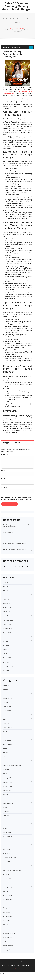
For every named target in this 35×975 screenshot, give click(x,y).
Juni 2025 (6, 641)
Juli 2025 (5, 637)
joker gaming (7, 740)
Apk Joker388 (7, 694)
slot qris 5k (6, 912)
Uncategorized (19, 28)
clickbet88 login (7, 727)
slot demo (6, 874)
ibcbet (5, 731)
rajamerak (6, 815)
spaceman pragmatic (9, 933)
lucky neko (6, 769)
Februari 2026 (7, 607)
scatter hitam (7, 832)
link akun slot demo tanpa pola (12, 765)
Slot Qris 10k (7, 908)
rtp (4, 824)
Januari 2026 (6, 612)
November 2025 (8, 620)
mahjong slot (7, 778)
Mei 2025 (6, 645)
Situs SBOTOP (7, 853)
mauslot (5, 794)
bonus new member (9, 706)
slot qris (5, 904)
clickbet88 (6, 723)
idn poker (6, 736)
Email (3, 479)
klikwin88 (5, 757)
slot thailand (6, 920)
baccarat (5, 702)
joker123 (5, 748)
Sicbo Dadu (6, 845)
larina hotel (6, 761)
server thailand (7, 836)
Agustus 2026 (7, 582)
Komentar (5, 454)
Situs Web (4, 487)
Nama (3, 470)
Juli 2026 (5, 586)
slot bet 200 (6, 866)
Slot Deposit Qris (8, 887)
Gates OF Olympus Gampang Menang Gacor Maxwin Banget (16, 6)
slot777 (5, 925)
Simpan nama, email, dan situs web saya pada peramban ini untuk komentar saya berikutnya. (16, 498)
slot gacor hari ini (8, 895)
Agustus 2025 (7, 633)
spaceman (6, 929)
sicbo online (6, 849)
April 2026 (6, 599)
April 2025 (6, 649)
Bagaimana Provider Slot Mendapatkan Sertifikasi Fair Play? (14, 550)
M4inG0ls (6, 47)
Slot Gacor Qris (7, 899)
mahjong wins (7, 790)
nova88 (5, 807)
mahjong (5, 773)
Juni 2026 (6, 591)
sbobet (5, 828)
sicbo (4, 841)
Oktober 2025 (7, 624)
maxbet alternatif (8, 803)
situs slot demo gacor (9, 857)
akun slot (5, 689)
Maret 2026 (6, 603)
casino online (7, 715)
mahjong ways (7, 782)
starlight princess (8, 945)
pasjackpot (6, 811)
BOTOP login (7, 710)
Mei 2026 (6, 595)
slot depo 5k (7, 883)
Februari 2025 (7, 658)
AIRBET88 (6, 685)
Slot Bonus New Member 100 (12, 870)
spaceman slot (7, 937)
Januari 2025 (6, 662)
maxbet (5, 799)
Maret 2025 (6, 654)
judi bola (5, 752)
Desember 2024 (8, 666)
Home (11, 28)
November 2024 (8, 670)
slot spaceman (7, 916)
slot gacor (6, 891)
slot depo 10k (7, 878)
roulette (5, 820)
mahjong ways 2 (8, 786)
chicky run (6, 719)
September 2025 (8, 628)
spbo (4, 941)
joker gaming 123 (8, 744)
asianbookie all (7, 698)
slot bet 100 (6, 862)
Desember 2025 (8, 616)
